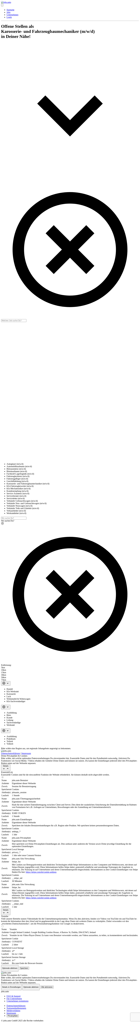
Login (9, 17)
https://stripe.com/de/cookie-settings (41, 872)
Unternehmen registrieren (17, 1001)
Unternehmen (12, 15)
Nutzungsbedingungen (16, 1008)
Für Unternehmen (14, 998)
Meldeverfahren (13, 1010)
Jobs (8, 12)
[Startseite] (6, 2)
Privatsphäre (13, 1016)
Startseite (10, 10)
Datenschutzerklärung (10, 753)
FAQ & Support (14, 996)
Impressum (26, 753)
